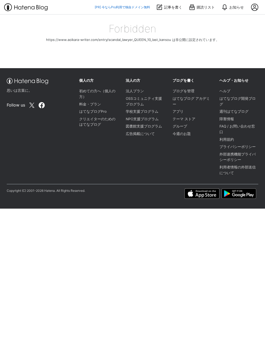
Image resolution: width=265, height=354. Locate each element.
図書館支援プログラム (144, 126)
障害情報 (226, 119)
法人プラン (135, 91)
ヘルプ (224, 91)
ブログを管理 (183, 91)
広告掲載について (140, 134)
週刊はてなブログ (233, 111)
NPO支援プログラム (142, 119)
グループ (180, 126)
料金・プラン (90, 104)
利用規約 (226, 139)
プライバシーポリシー (237, 147)
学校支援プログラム (142, 111)
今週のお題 (182, 134)
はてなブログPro (93, 111)
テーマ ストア (184, 119)
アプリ (178, 111)
